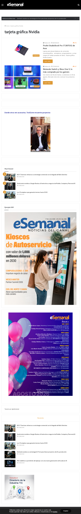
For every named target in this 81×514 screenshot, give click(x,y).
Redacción (47, 43)
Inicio (7, 26)
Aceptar (65, 511)
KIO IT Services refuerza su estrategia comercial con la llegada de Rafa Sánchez (42, 175)
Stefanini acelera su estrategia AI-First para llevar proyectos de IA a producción (41, 452)
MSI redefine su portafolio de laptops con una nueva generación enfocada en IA (42, 461)
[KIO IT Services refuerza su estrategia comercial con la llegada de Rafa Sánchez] (10, 177)
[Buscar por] (79, 5)
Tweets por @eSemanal (12, 409)
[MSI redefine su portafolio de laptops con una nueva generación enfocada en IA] (10, 463)
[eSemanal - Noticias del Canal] (15, 4)
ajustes (55, 512)
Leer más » (47, 61)
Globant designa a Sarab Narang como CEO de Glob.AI (34, 18)
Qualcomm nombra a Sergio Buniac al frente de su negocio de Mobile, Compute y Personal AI (46, 183)
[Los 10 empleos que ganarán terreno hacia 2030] (10, 195)
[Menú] (2, 5)
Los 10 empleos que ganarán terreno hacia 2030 (32, 192)
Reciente (40, 418)
